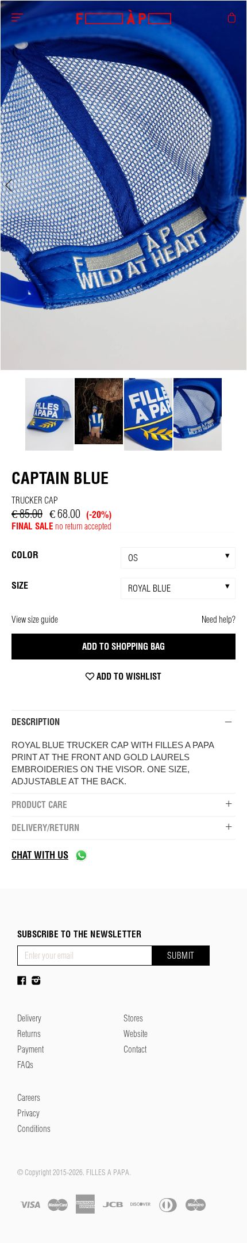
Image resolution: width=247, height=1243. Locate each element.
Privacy (28, 1113)
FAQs (25, 1064)
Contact (135, 1049)
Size (19, 585)
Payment (30, 1049)
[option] (123, 185)
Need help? (219, 619)
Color (24, 555)
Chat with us (39, 855)
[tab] (123, 721)
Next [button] (238, 185)
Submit (181, 955)
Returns (29, 1033)
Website (136, 1033)
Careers (28, 1097)
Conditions (34, 1128)
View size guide (34, 619)
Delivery (29, 1018)
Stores (133, 1018)
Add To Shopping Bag (123, 646)
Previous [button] (8, 185)
